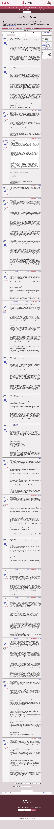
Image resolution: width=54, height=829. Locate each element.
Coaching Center (27, 7)
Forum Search (46, 32)
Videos (22, 7)
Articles (49, 9)
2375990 (39, 495)
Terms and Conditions (20, 807)
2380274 (39, 638)
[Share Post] (36, 110)
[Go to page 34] (22, 35)
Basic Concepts (34, 9)
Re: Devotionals (15, 37)
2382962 (39, 738)
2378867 (39, 597)
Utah (3, 149)
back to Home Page (27, 2)
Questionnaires (33, 7)
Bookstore (4, 7)
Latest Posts (46, 48)
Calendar (24, 30)
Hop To (14, 786)
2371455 (39, 301)
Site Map (36, 807)
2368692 (39, 138)
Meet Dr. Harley (26, 9)
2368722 (39, 185)
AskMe (28, 37)
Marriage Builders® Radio (41, 7)
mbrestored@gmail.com (12, 25)
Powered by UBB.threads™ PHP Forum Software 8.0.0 (27, 821)
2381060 (39, 679)
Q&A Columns (43, 9)
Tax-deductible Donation (10, 9)
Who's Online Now (46, 36)
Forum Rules (5, 792)
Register (47, 28)
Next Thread (31, 32)
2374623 (39, 424)
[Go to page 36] (40, 35)
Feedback (14, 807)
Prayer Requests (31, 28)
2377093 (39, 569)
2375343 (39, 458)
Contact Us (38, 792)
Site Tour (19, 9)
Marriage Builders (9, 28)
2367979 (39, 110)
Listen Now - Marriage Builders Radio (49, 3)
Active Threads (29, 30)
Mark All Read (9, 792)
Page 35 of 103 (18, 783)
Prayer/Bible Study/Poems (22, 28)
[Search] (49, 30)
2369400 (39, 238)
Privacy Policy (27, 807)
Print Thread (5, 34)
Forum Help (43, 792)
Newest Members (46, 42)
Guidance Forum (27, 11)
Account (40, 807)
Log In (50, 28)
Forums (15, 28)
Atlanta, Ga (4, 121)
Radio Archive (49, 7)
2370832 (39, 271)
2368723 (39, 198)
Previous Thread (12, 32)
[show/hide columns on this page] (51, 30)
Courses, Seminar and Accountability (13, 7)
